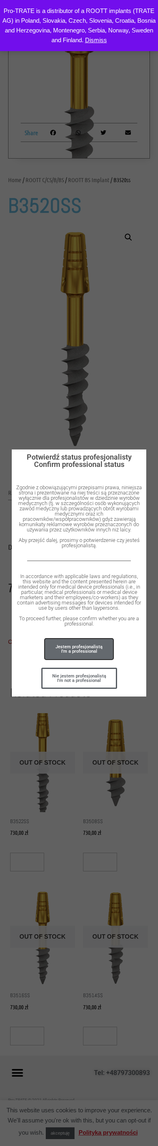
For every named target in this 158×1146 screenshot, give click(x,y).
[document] (79, 573)
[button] (79, 678)
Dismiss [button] (96, 40)
